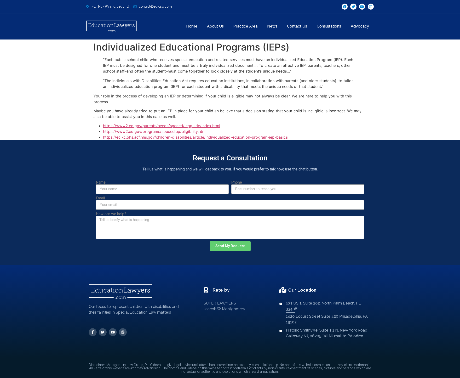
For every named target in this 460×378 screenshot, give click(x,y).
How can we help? (111, 214)
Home (191, 26)
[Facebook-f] (93, 332)
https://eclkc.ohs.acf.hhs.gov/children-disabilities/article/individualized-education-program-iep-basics (195, 137)
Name (101, 182)
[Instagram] (371, 7)
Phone (236, 182)
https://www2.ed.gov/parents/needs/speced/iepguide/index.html (161, 125)
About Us (215, 26)
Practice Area (245, 26)
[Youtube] (362, 7)
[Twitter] (353, 7)
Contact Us (297, 26)
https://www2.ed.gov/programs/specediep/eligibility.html (155, 131)
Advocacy (360, 26)
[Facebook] (345, 7)
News (272, 26)
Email (100, 198)
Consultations (329, 26)
